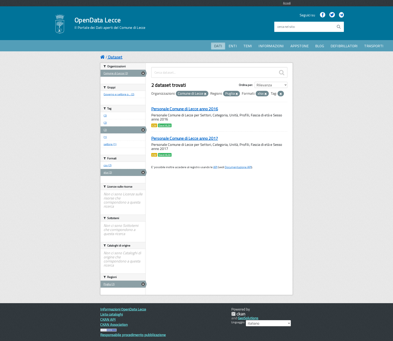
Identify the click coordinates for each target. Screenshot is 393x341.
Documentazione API (238, 167)
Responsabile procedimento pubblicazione (133, 335)
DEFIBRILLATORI (344, 46)
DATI (218, 46)
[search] (281, 72)
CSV (154, 125)
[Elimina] (205, 94)
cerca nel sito (286, 27)
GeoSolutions (248, 318)
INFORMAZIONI (271, 46)
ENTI (233, 46)
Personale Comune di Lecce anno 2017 (184, 138)
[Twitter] (332, 15)
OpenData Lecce (110, 23)
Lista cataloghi (111, 314)
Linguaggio (237, 322)
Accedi (287, 3)
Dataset (115, 57)
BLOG (319, 46)
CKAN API (108, 319)
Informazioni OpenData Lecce (123, 309)
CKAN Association (114, 324)
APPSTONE (299, 46)
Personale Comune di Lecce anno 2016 (184, 109)
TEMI (247, 46)
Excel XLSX (165, 125)
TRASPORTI (373, 46)
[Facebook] (322, 15)
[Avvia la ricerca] (339, 27)
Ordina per (245, 85)
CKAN (238, 314)
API (215, 167)
